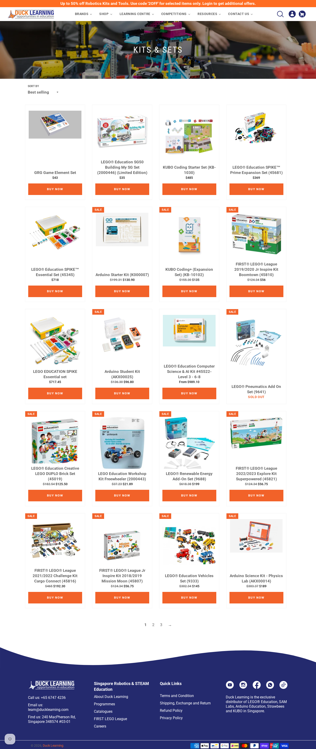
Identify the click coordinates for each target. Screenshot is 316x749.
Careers (100, 726)
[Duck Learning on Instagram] (243, 687)
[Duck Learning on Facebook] (257, 687)
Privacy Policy (171, 718)
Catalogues (103, 711)
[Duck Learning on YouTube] (230, 687)
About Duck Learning (111, 696)
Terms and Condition (177, 696)
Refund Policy (171, 710)
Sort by (33, 86)
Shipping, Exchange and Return (185, 703)
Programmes (104, 704)
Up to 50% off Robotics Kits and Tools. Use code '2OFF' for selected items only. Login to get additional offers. (158, 3)
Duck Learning (53, 745)
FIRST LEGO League (110, 719)
